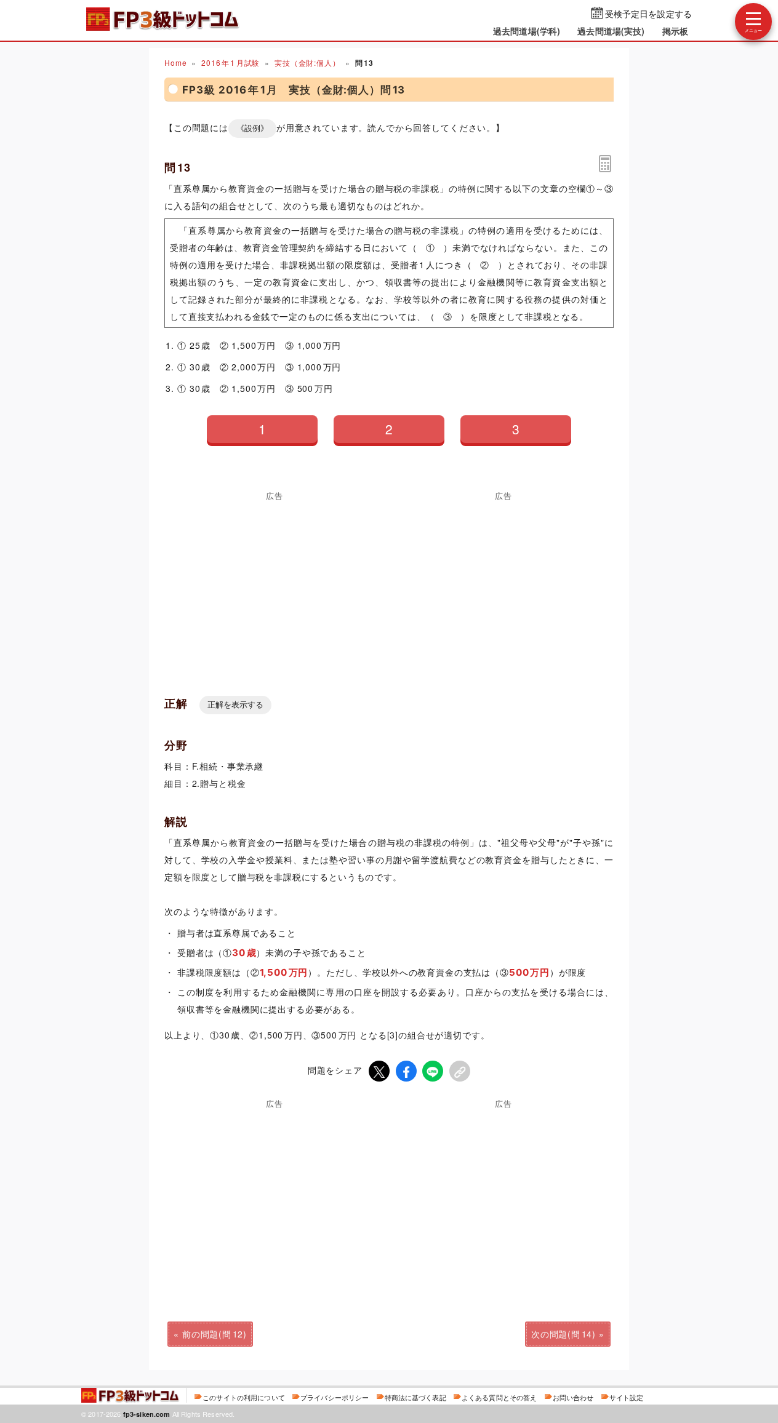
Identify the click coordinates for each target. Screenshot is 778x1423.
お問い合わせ (573, 1397)
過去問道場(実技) (610, 31)
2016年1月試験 (230, 62)
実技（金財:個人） (307, 62)
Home (175, 62)
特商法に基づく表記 (415, 1397)
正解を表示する (235, 704)
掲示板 (675, 31)
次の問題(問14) (563, 1334)
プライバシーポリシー (334, 1397)
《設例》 (252, 128)
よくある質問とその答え (499, 1397)
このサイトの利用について (244, 1397)
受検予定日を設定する (648, 13)
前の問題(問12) (214, 1334)
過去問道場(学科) (526, 31)
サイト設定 (626, 1397)
